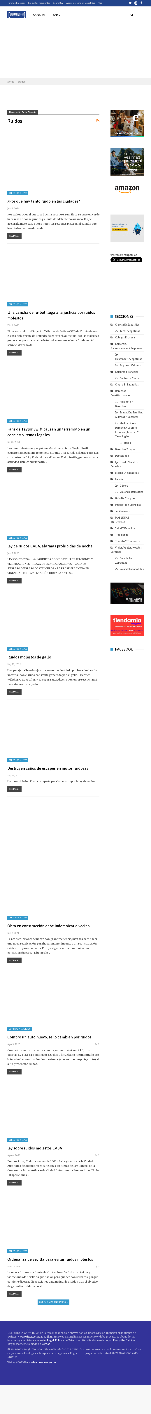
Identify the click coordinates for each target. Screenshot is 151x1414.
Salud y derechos (125, 528)
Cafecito (39, 14)
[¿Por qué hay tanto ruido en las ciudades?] (53, 165)
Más (100, 3)
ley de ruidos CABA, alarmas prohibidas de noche (49, 546)
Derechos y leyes (18, 193)
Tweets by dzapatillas (123, 255)
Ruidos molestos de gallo (29, 657)
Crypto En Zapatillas (127, 384)
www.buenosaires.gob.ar (41, 1362)
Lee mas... (14, 236)
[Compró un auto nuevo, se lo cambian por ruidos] (53, 1001)
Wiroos (46, 1344)
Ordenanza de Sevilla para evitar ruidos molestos (50, 1259)
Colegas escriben (125, 337)
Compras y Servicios (19, 1029)
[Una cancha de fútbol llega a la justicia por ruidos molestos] (53, 277)
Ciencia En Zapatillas (127, 324)
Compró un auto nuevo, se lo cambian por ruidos (49, 1037)
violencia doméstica (131, 491)
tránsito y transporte (127, 541)
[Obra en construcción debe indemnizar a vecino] (53, 890)
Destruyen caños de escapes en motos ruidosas (47, 768)
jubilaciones (122, 511)
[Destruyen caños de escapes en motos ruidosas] (53, 733)
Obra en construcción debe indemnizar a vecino (48, 926)
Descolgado (122, 455)
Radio (56, 14)
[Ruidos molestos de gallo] (53, 621)
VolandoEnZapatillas (132, 569)
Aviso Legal (47, 1340)
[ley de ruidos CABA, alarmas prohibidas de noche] (53, 510)
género (124, 485)
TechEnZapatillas (130, 331)
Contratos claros (129, 378)
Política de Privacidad (68, 1340)
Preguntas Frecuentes (39, 3)
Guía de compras (125, 498)
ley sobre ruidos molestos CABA (34, 1148)
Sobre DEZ (58, 3)
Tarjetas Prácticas (16, 3)
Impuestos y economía (128, 504)
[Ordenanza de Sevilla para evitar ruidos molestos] (53, 1223)
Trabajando (121, 534)
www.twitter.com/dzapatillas (34, 1336)
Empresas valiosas (130, 365)
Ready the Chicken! (124, 1340)
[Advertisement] (75, 50)
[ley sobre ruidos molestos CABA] (53, 1112)
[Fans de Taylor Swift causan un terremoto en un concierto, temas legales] (53, 393)
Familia (119, 479)
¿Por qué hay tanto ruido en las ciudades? (43, 201)
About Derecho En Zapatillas (80, 3)
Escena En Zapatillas (127, 472)
